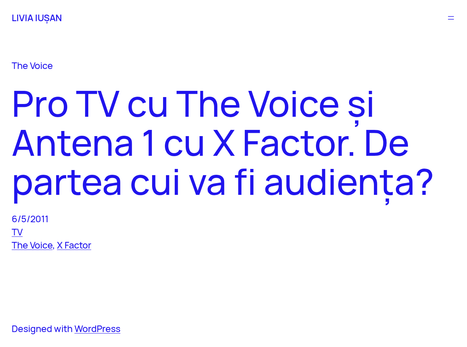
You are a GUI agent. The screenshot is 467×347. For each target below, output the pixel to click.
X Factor (74, 245)
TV (17, 231)
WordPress (97, 328)
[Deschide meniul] (451, 18)
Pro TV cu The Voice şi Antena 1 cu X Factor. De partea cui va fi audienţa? (223, 142)
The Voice (32, 245)
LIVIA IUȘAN (37, 17)
